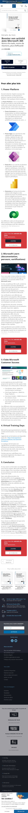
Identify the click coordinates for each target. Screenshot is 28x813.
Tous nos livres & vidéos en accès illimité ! (14, 1)
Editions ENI (14, 6)
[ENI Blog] (14, 742)
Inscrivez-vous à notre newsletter (13, 624)
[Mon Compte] (25, 6)
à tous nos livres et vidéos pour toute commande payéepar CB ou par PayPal (16, 605)
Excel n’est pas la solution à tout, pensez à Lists (9, 562)
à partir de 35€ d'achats (12, 611)
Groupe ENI (6, 773)
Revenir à (14, 53)
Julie (6, 49)
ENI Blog (5, 758)
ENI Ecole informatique (9, 765)
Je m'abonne (13, 245)
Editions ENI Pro (7, 790)
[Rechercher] (25, 10)
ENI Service (6, 782)
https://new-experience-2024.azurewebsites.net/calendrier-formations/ (11, 439)
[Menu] (2, 6)
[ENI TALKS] (14, 715)
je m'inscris (14, 632)
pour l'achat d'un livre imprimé (16, 599)
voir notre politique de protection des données (13, 625)
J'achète (13, 241)
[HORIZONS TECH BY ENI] (14, 729)
